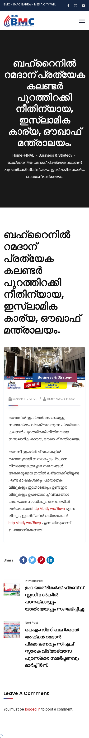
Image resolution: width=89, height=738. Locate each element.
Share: (9, 560)
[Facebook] (23, 560)
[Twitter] (32, 560)
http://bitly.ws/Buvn (49, 508)
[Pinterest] (41, 560)
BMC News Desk (61, 399)
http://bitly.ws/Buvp (25, 523)
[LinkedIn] (50, 560)
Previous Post (34, 581)
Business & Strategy (55, 155)
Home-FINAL (23, 155)
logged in (32, 709)
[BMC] (19, 20)
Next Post (31, 622)
